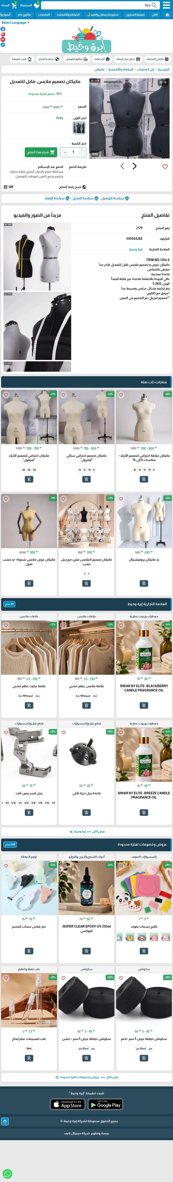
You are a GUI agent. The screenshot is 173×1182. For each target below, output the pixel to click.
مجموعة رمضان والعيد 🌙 (102, 14)
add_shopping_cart (144, 479)
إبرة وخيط (135, 249)
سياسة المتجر (49, 59)
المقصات (44, 14)
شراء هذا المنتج (41, 152)
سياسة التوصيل (115, 198)
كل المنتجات (145, 69)
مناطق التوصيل (77, 59)
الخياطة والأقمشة (68, 14)
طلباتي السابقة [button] (158, 59)
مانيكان (100, 69)
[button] (30, 5)
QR (8, 187)
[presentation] (135, 167)
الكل (154, 14)
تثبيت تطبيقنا (22, 59)
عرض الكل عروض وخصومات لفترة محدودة (86, 1077)
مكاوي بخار (24, 14)
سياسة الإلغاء (57, 198)
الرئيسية (164, 69)
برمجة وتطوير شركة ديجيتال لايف (86, 1133)
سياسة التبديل (86, 198)
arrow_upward (5, 1121)
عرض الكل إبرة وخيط (86, 831)
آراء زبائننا (102, 59)
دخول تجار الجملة (128, 59)
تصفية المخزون (135, 14)
